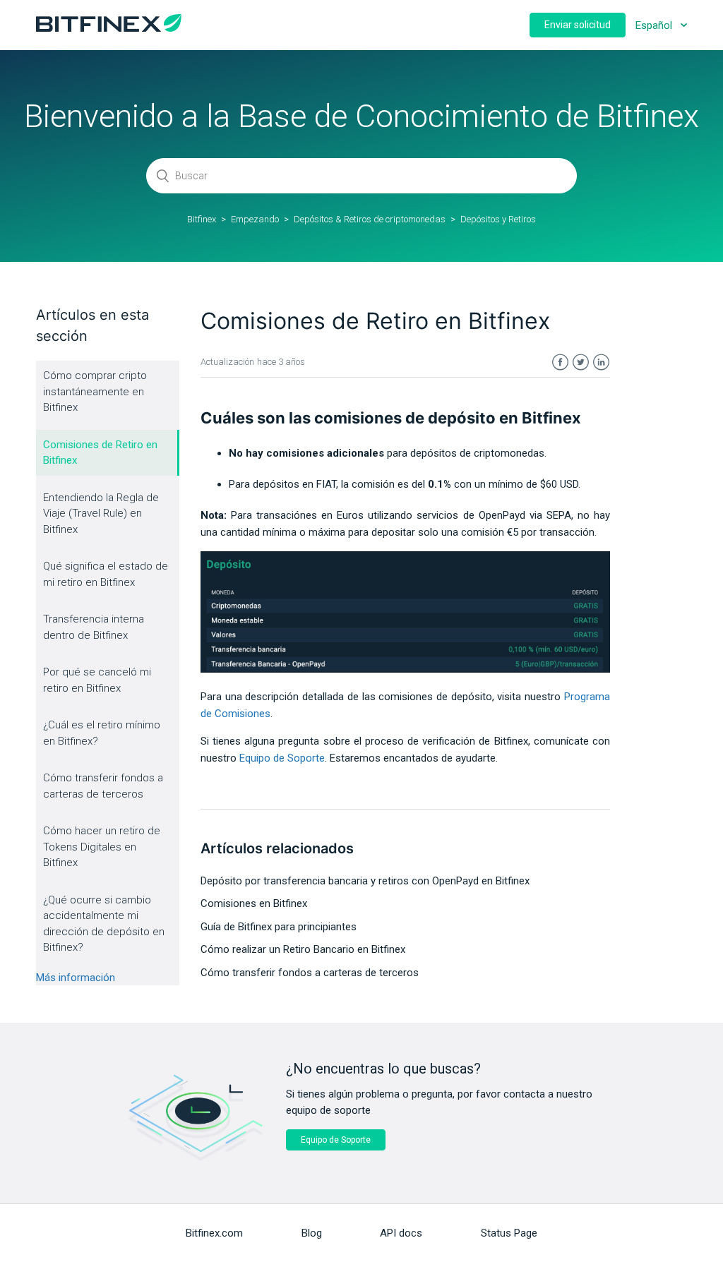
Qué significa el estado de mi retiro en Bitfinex (105, 574)
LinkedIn (601, 362)
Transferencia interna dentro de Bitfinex (93, 627)
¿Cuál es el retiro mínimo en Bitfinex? (101, 733)
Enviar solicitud (577, 24)
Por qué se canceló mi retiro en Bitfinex (97, 680)
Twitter (581, 362)
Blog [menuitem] (311, 1233)
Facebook (560, 362)
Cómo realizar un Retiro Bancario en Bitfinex (303, 949)
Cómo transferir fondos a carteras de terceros (103, 785)
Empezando (255, 219)
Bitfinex (201, 219)
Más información (75, 977)
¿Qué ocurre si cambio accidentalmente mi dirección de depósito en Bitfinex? (104, 924)
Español (655, 25)
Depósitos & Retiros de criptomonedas (370, 219)
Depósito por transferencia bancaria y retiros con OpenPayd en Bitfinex (365, 881)
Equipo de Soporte (336, 1140)
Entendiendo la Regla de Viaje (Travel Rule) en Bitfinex (101, 513)
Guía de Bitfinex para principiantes (279, 926)
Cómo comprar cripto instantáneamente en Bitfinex (95, 391)
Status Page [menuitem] (509, 1233)
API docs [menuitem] (401, 1233)
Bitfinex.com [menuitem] (214, 1233)
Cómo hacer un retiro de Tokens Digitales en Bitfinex (101, 846)
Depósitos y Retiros (498, 219)
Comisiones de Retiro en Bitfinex (100, 452)
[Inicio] (108, 28)
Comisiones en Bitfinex (254, 903)
